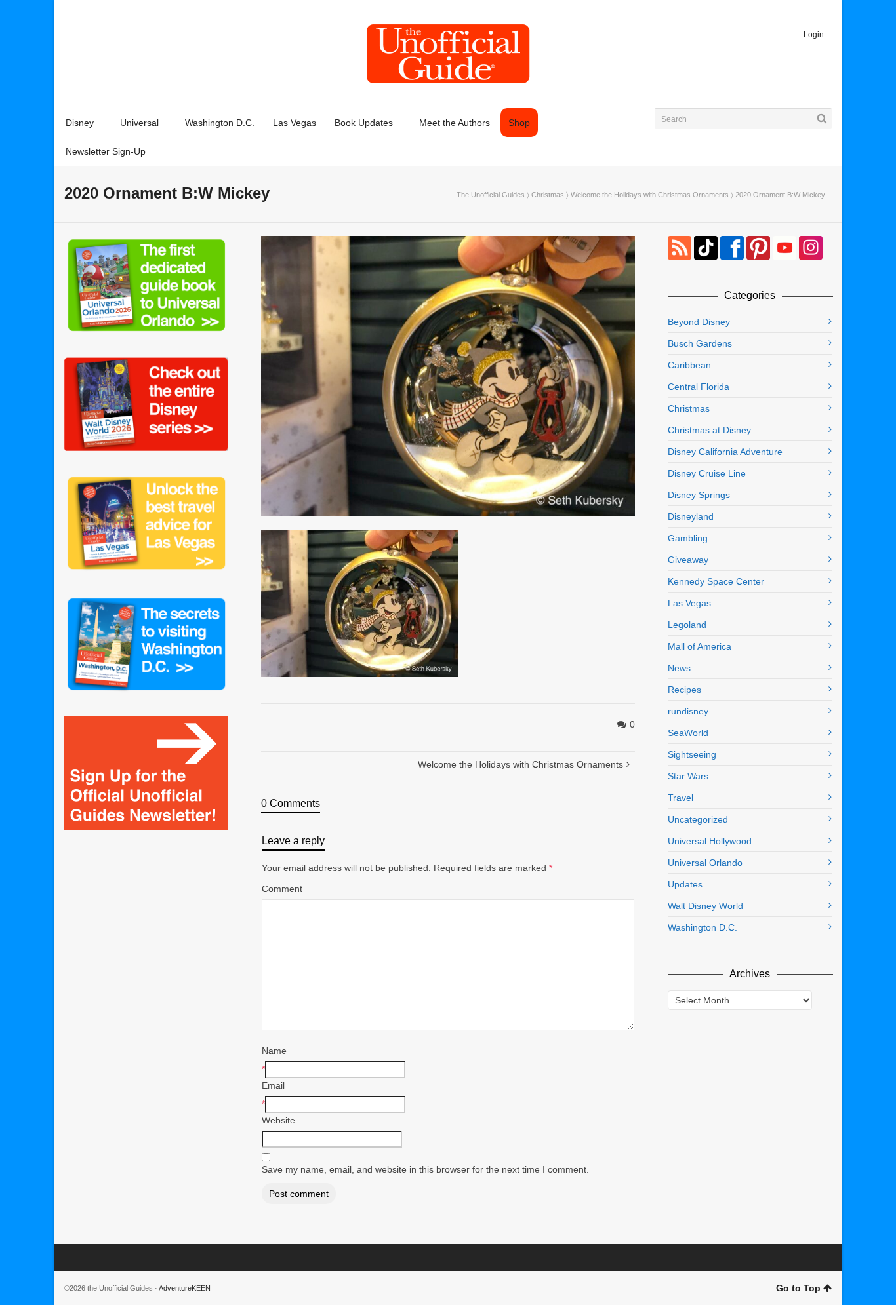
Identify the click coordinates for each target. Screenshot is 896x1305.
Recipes (684, 689)
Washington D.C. (702, 927)
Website (278, 1120)
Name (274, 1050)
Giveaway (688, 560)
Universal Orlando (705, 862)
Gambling (688, 538)
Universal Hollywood (710, 841)
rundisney (688, 711)
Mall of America (699, 646)
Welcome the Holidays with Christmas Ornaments (650, 195)
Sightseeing (692, 754)
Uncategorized (698, 819)
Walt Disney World (705, 906)
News (679, 668)
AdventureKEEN (185, 1288)
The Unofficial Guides (491, 195)
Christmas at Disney (709, 430)
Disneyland (691, 516)
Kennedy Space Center (716, 581)
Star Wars (688, 776)
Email (273, 1085)
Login (814, 34)
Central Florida (698, 386)
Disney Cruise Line (707, 473)
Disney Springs (699, 495)
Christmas (547, 195)
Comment (282, 889)
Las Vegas (689, 603)
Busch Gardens (700, 343)
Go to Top (798, 1288)
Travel (680, 797)
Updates (685, 884)
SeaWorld (688, 733)
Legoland (687, 624)
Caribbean (689, 365)
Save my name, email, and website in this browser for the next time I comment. (425, 1169)
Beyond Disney (699, 322)
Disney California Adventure (725, 451)
